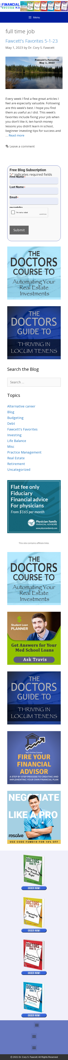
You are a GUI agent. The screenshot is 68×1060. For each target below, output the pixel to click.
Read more (16, 135)
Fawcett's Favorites (22, 429)
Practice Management (24, 452)
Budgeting (15, 418)
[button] (37, 1025)
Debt (11, 423)
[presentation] (29, 213)
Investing (14, 435)
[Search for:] (34, 382)
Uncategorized (18, 469)
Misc (10, 446)
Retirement (16, 464)
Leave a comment (22, 146)
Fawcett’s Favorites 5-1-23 (31, 41)
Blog (10, 412)
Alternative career (21, 406)
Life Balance (16, 441)
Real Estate (16, 458)
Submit (19, 230)
